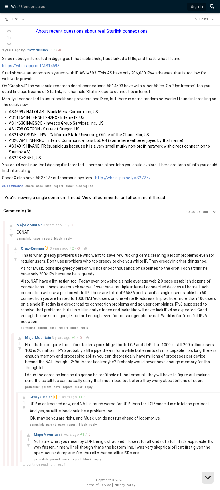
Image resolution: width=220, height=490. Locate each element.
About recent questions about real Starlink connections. (92, 31)
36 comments (12, 186)
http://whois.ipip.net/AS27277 (122, 177)
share (29, 186)
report (58, 186)
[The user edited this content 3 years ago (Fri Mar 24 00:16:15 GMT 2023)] (87, 338)
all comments (106, 197)
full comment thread (145, 197)
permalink (24, 238)
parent (42, 327)
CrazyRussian (36, 50)
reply (68, 238)
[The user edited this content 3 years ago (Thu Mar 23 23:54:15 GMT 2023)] (85, 248)
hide (48, 186)
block (70, 186)
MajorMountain (30, 225)
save (39, 186)
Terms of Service (98, 485)
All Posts (202, 19)
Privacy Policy (124, 485)
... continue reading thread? (44, 464)
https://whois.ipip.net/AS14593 (31, 65)
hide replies (84, 186)
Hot (15, 19)
